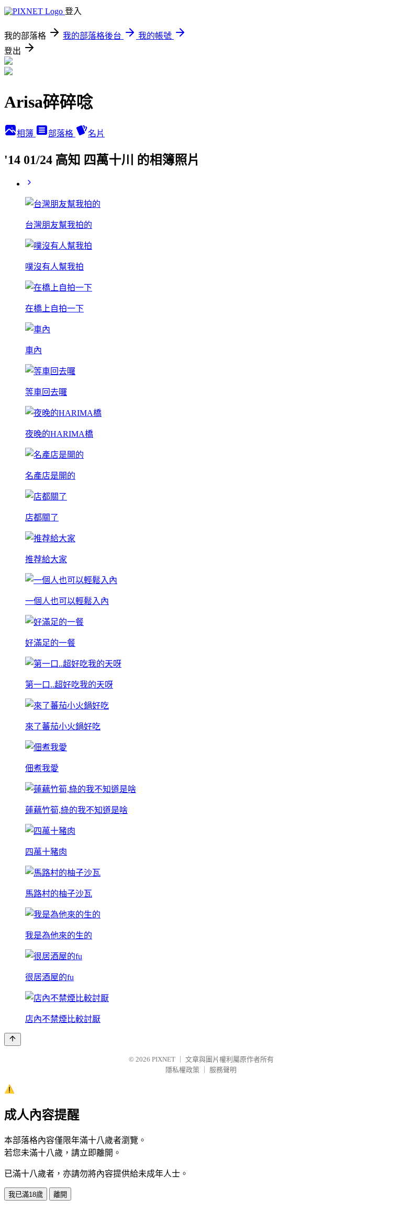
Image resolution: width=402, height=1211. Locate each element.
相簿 (26, 133)
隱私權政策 (182, 1070)
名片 (96, 133)
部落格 (61, 133)
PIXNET (163, 1059)
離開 (60, 1194)
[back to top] (12, 1039)
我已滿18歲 (25, 1194)
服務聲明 (223, 1070)
